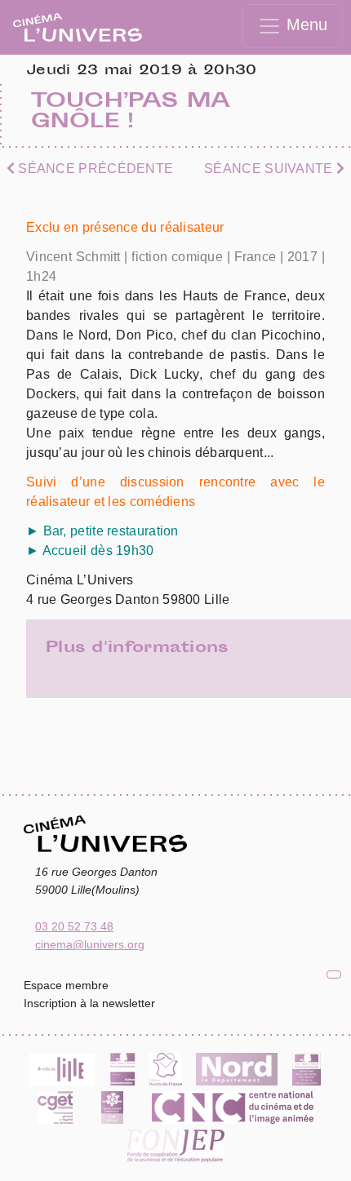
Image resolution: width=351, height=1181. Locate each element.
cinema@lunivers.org (89, 944)
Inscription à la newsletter (89, 1003)
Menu (304, 24)
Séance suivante (270, 168)
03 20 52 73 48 (74, 926)
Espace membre (66, 985)
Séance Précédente (94, 168)
